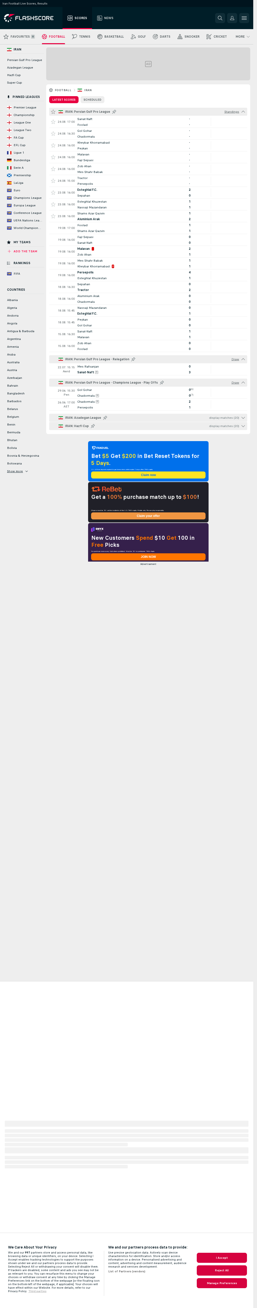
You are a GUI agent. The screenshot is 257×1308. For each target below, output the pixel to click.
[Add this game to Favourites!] (53, 122)
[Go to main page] (32, 18)
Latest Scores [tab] (64, 99)
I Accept (222, 1258)
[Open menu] (244, 18)
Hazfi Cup (14, 75)
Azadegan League (20, 68)
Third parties (37, 1291)
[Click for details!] (148, 122)
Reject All (222, 1270)
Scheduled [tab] (92, 99)
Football (63, 90)
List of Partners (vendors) (126, 1271)
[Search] (220, 18)
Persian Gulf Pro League (24, 60)
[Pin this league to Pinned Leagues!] (114, 112)
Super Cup (14, 83)
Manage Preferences (222, 1283)
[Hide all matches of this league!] (243, 112)
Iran (88, 90)
